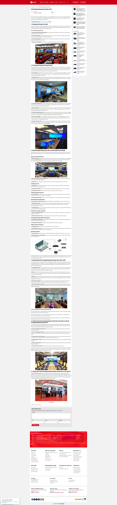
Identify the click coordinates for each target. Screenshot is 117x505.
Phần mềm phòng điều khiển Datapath (51, 467)
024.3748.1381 (36, 492)
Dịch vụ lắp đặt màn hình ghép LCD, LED (65, 452)
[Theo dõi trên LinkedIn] (41, 499)
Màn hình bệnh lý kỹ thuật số (77, 456)
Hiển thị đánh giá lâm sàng (77, 452)
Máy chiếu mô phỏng (34, 471)
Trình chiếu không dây (34, 460)
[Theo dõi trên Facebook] (32, 499)
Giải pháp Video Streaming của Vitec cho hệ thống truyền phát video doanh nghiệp (81, 23)
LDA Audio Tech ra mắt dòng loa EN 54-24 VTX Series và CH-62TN (80, 19)
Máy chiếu (33, 465)
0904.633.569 (61, 492)
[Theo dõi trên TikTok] (34, 499)
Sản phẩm (46, 2)
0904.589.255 (55, 492)
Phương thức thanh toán (76, 470)
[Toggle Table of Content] (49, 21)
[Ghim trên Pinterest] (51, 402)
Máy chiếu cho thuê (34, 470)
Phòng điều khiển (33, 455)
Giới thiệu (42, 2)
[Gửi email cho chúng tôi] (39, 499)
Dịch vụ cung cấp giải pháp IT (63, 456)
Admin (36, 11)
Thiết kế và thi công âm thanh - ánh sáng (65, 455)
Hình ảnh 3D (33, 452)
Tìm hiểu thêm (4, 502)
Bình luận (33, 412)
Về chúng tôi (61, 467)
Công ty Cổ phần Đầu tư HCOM (36, 373)
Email (46, 420)
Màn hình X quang (76, 459)
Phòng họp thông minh (37, 404)
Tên (32, 420)
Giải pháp (52, 2)
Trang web (60, 420)
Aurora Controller (47, 470)
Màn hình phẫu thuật (76, 460)
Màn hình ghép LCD (48, 456)
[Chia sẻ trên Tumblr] (52, 402)
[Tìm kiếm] (67, 2)
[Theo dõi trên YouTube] (43, 499)
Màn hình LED (47, 457)
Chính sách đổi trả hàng (76, 471)
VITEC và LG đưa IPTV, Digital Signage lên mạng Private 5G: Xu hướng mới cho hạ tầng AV (80, 14)
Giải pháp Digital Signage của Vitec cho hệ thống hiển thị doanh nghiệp (80, 27)
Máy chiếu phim (33, 467)
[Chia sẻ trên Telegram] (53, 402)
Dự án (61, 2)
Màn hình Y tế (77, 450)
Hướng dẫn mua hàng (76, 467)
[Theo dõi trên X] (37, 499)
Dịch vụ (56, 2)
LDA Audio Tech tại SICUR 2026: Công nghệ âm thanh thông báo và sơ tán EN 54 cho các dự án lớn (81, 10)
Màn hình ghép (38, 159)
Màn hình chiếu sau (48, 460)
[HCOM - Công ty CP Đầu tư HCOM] (33, 2)
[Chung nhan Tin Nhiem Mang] (83, 499)
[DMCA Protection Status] (78, 499)
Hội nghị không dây (34, 459)
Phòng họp (32, 456)
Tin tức (64, 2)
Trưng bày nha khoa (76, 455)
